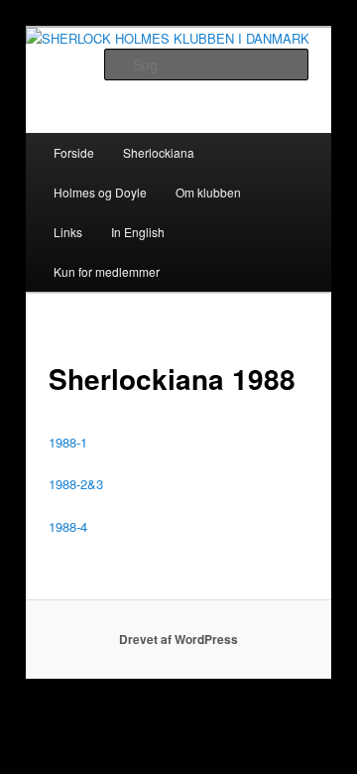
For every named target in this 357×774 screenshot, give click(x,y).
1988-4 (68, 526)
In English (138, 231)
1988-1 (68, 442)
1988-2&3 (76, 483)
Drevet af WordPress (178, 639)
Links (68, 231)
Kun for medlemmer (107, 271)
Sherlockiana (158, 152)
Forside (74, 152)
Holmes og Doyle (100, 192)
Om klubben (208, 192)
